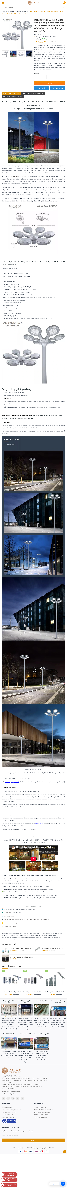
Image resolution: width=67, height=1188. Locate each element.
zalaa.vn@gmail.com (9, 916)
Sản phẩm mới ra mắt (9, 944)
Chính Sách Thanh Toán (40, 1117)
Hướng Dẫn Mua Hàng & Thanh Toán (12, 1109)
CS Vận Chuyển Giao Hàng (41, 1114)
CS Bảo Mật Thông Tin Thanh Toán (43, 1109)
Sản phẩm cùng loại (11, 966)
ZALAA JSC (51, 1148)
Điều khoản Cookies (7, 1107)
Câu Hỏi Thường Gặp (7, 1114)
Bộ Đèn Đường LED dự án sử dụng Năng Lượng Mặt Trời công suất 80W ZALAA (31, 957)
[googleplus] (13, 1098)
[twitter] (3, 1098)
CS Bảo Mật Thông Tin (40, 1107)
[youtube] (17, 1098)
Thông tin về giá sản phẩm (9, 1112)
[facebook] (8, 1098)
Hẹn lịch (42, 88)
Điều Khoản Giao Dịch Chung (42, 1112)
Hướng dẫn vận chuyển (8, 1117)
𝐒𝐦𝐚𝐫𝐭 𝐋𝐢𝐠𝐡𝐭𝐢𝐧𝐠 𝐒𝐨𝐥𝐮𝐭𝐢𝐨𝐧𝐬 (18, 176)
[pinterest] (22, 1098)
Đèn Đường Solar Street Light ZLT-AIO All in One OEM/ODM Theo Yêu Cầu (22, 992)
